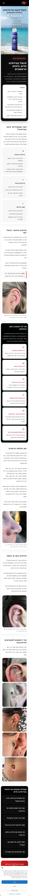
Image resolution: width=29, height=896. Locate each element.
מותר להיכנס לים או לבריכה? (15, 825)
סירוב (14, 886)
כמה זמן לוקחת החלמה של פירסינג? (16, 809)
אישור (14, 882)
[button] (2, 868)
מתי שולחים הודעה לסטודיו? (15, 852)
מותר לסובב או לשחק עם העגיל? (16, 843)
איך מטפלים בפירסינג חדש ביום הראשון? (15, 799)
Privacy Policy (12, 893)
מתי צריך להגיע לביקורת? (16, 818)
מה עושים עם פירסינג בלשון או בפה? (15, 833)
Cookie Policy (18, 893)
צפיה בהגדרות (14, 890)
